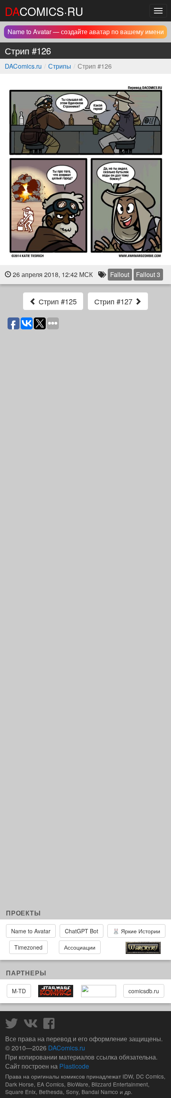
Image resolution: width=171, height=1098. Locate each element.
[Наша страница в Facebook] (50, 1025)
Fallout (119, 274)
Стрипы (59, 66)
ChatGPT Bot (81, 931)
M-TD (19, 991)
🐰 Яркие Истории (136, 931)
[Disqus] (85, 434)
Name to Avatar (31, 931)
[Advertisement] (85, 823)
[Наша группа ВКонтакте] (32, 1025)
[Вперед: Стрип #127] (85, 169)
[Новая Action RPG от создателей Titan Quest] (113, 947)
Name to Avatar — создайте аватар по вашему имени (86, 31)
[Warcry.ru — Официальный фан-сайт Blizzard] (143, 948)
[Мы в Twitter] (13, 1025)
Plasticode (74, 1066)
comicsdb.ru (143, 991)
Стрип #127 (114, 301)
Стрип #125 (57, 301)
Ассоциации (79, 947)
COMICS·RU (44, 11)
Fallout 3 (148, 274)
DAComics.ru (23, 66)
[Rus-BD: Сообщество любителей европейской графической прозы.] (98, 991)
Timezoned (28, 947)
